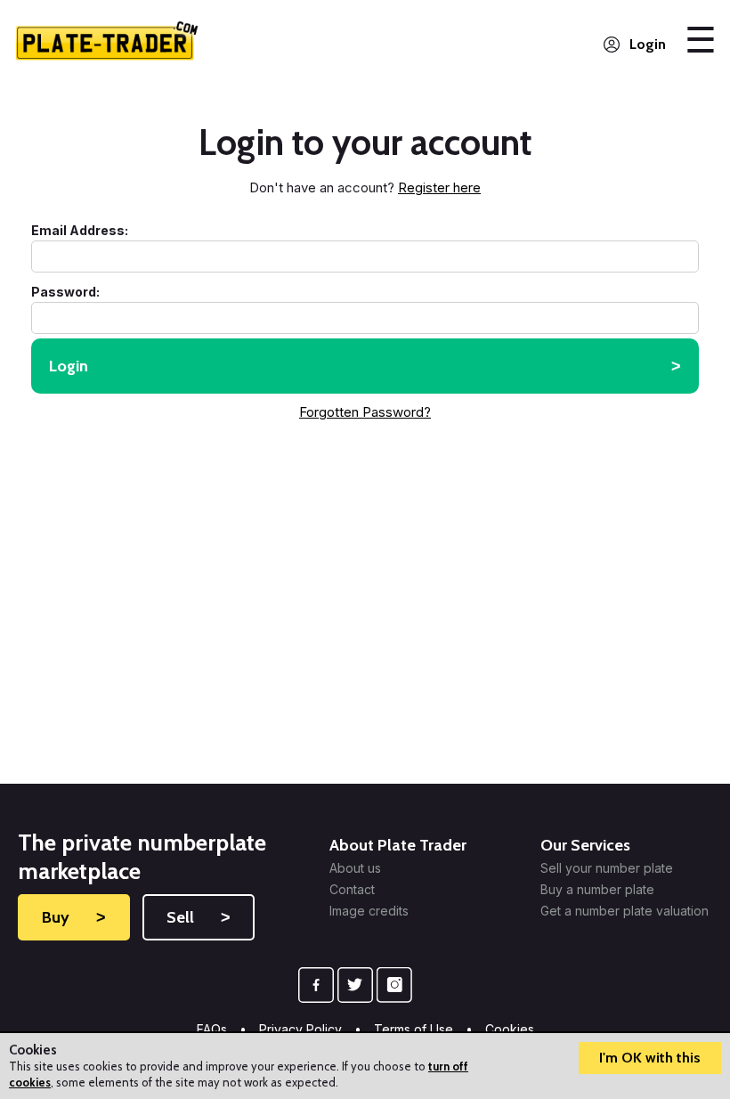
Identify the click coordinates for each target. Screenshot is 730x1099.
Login (647, 44)
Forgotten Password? (365, 411)
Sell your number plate (606, 868)
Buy (74, 917)
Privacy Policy (300, 1029)
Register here (439, 187)
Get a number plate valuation (624, 911)
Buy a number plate (597, 889)
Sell (198, 917)
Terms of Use (413, 1029)
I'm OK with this (650, 1057)
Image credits (369, 911)
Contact (352, 889)
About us (355, 868)
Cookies (509, 1029)
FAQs (212, 1029)
